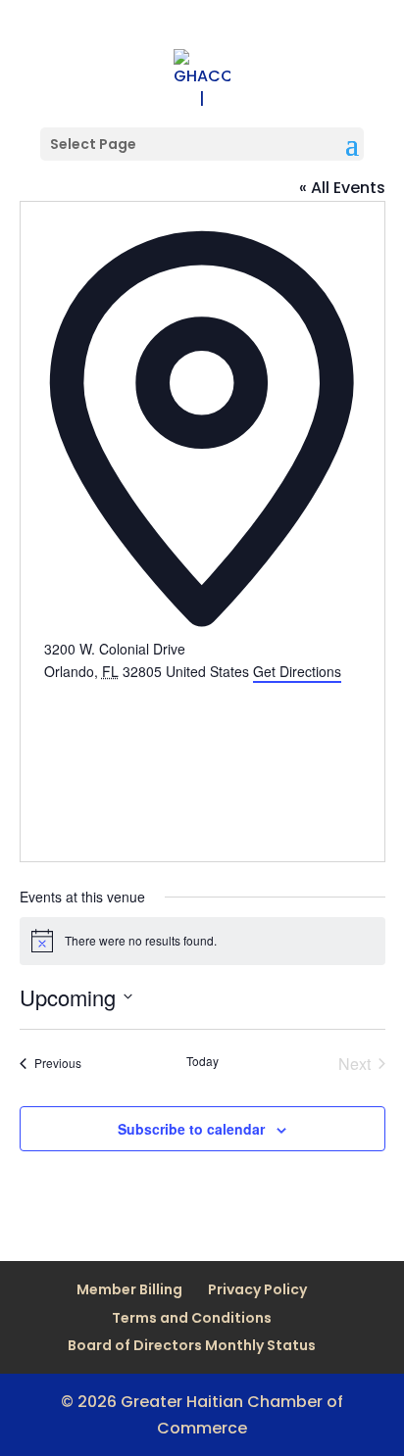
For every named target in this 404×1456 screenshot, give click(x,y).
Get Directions (297, 671)
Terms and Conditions (192, 1318)
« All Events (342, 187)
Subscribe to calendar (191, 1129)
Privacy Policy (257, 1289)
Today (202, 1061)
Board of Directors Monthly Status (192, 1345)
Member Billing (129, 1289)
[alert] (202, 940)
